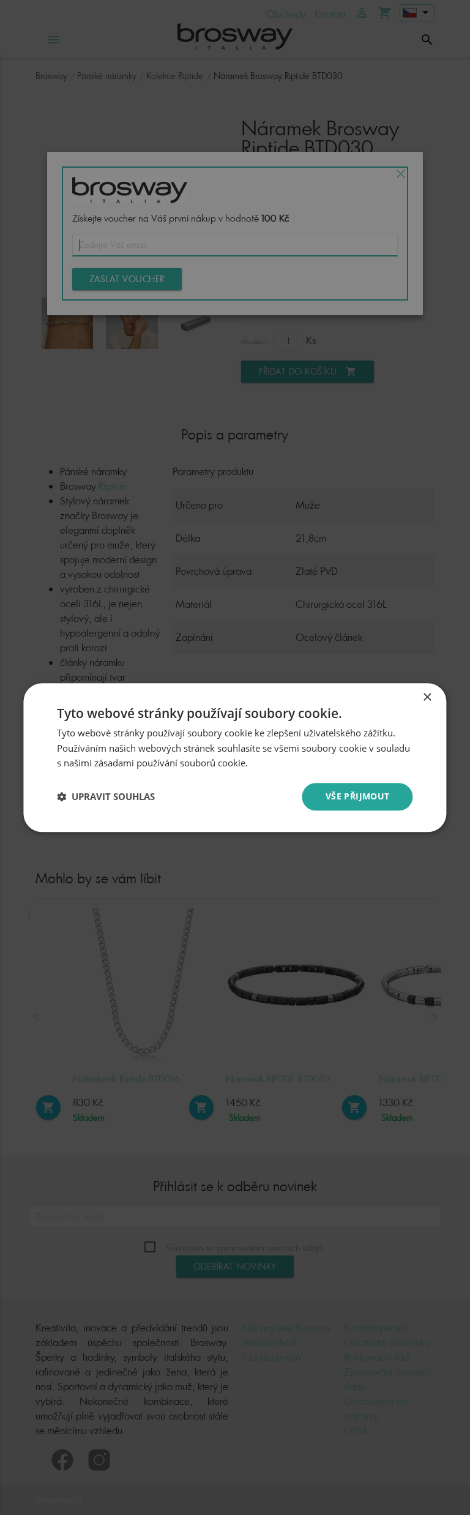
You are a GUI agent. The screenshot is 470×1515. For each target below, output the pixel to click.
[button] (106, 796)
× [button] (426, 697)
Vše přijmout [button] (358, 796)
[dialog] (235, 757)
